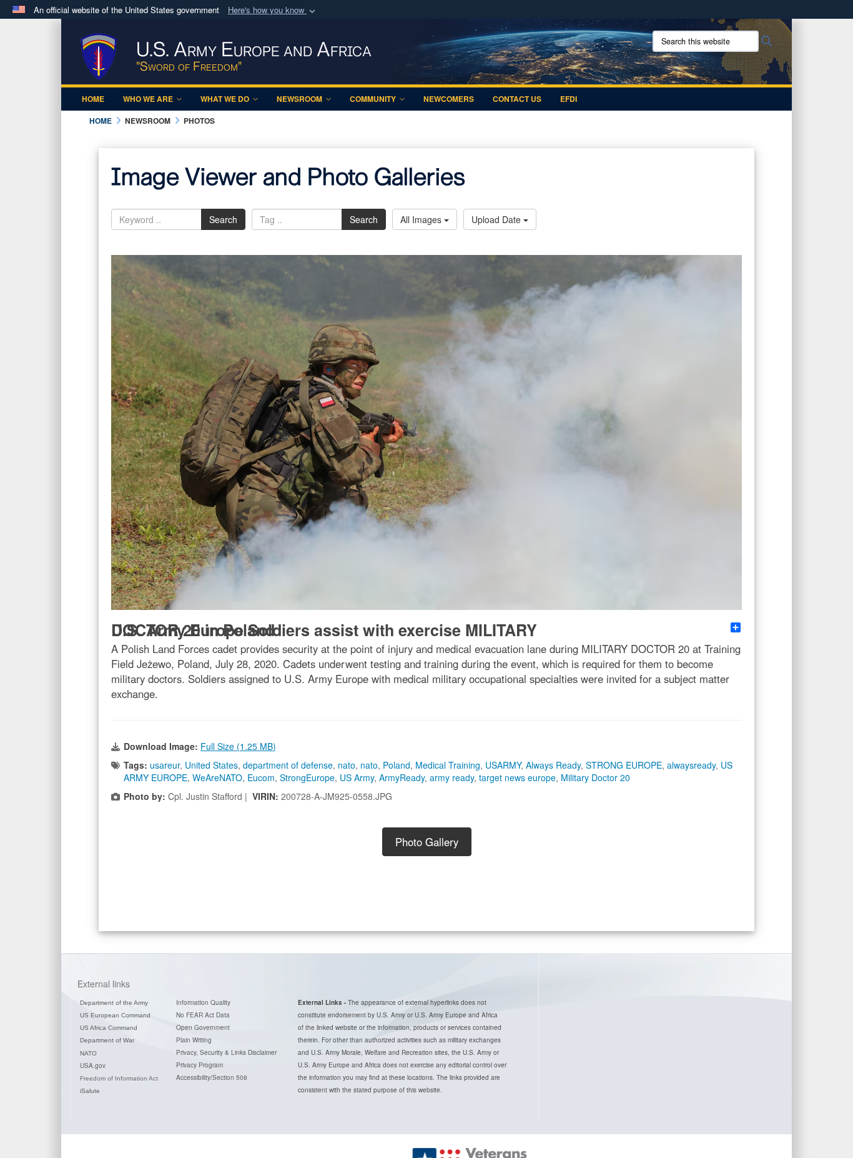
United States (211, 765)
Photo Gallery (426, 841)
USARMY (503, 765)
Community (373, 98)
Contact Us (517, 98)
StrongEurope (307, 777)
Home (93, 98)
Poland (396, 765)
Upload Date (497, 219)
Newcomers (448, 98)
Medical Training (447, 765)
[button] (273, 10)
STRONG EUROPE (624, 765)
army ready (452, 777)
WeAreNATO (217, 777)
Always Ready (553, 765)
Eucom (261, 777)
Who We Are (148, 98)
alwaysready (691, 765)
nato (346, 765)
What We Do (224, 98)
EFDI (568, 98)
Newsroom (299, 98)
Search (223, 219)
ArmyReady (402, 777)
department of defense (288, 765)
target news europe (517, 777)
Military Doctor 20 (595, 777)
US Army (357, 777)
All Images (422, 219)
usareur (165, 765)
